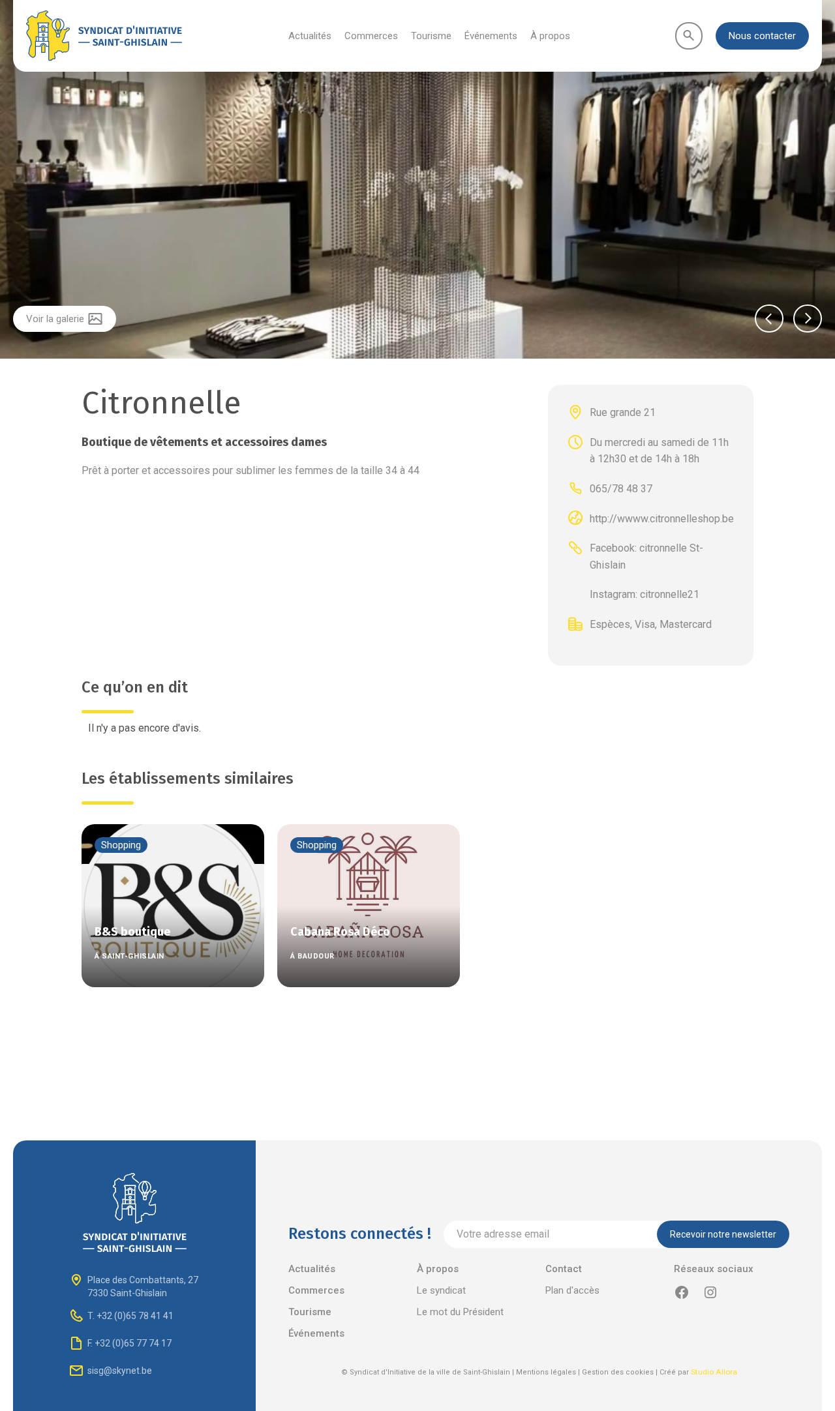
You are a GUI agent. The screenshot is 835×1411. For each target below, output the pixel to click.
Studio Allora (714, 1371)
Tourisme (431, 36)
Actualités (309, 36)
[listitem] (417, 181)
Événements (490, 36)
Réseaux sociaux (713, 1269)
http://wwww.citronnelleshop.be (662, 518)
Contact (563, 1269)
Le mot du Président (460, 1312)
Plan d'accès (572, 1290)
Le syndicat (441, 1290)
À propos (550, 36)
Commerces (371, 36)
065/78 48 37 (621, 489)
